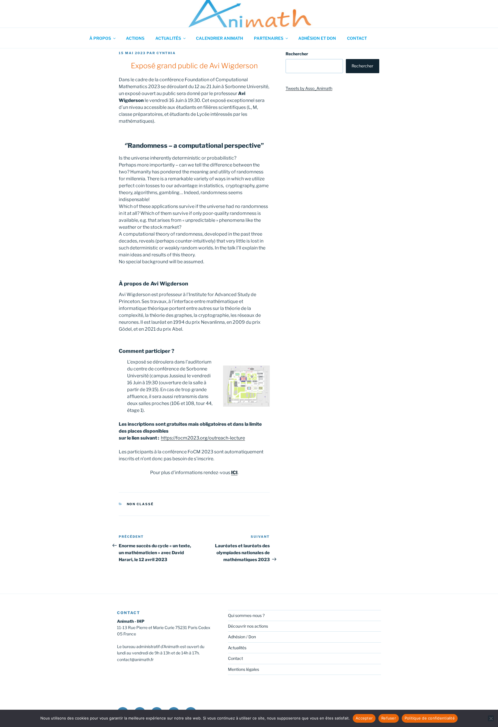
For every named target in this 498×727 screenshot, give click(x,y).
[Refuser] (491, 718)
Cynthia (166, 53)
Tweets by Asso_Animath (309, 88)
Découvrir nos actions (248, 626)
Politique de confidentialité (430, 718)
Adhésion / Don (242, 636)
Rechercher (297, 53)
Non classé (140, 504)
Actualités (168, 38)
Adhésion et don (317, 38)
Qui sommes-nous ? (246, 615)
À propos (100, 38)
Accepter (364, 718)
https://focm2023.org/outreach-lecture (203, 438)
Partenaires (268, 38)
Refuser (388, 718)
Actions (135, 38)
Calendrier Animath (219, 38)
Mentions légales (243, 669)
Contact (357, 38)
